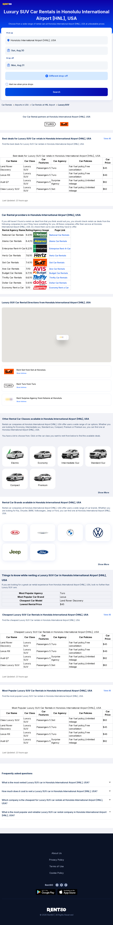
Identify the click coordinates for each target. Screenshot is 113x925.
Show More (103, 492)
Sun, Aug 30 (17, 50)
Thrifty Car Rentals (58, 277)
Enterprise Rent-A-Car (60, 248)
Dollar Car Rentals (58, 283)
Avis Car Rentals (57, 269)
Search (56, 92)
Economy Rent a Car (59, 287)
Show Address (21, 373)
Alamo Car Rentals (58, 241)
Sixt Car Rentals (56, 262)
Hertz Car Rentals (57, 255)
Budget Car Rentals (58, 273)
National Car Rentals (59, 235)
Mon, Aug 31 (17, 65)
